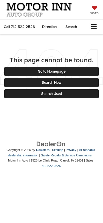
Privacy (71, 150)
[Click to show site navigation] (94, 27)
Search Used (51, 93)
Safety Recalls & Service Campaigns (66, 155)
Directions (50, 26)
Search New (52, 82)
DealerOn (42, 150)
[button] (19, 26)
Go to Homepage (52, 71)
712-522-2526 (51, 166)
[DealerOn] (51, 144)
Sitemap (57, 150)
